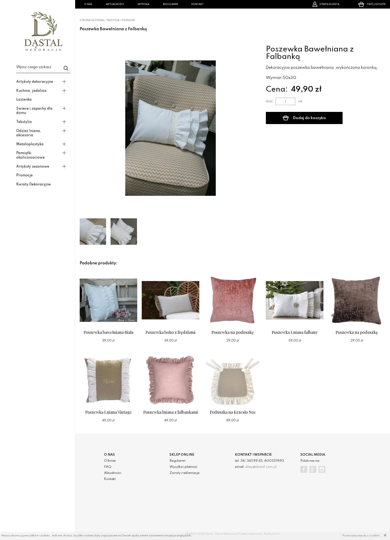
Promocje (24, 175)
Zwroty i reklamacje (184, 473)
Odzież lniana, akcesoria (28, 133)
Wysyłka (143, 4)
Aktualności (115, 4)
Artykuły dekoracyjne (34, 82)
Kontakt (197, 4)
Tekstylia (24, 122)
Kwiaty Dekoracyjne (33, 184)
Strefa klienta (329, 4)
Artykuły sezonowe (32, 166)
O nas (88, 4)
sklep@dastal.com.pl (260, 466)
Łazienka (24, 100)
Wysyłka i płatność (183, 466)
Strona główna (92, 20)
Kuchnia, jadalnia (31, 91)
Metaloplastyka (30, 144)
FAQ (107, 466)
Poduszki (128, 20)
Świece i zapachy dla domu (34, 111)
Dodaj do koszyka (309, 118)
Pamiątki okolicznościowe (30, 155)
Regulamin (170, 4)
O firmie (110, 460)
